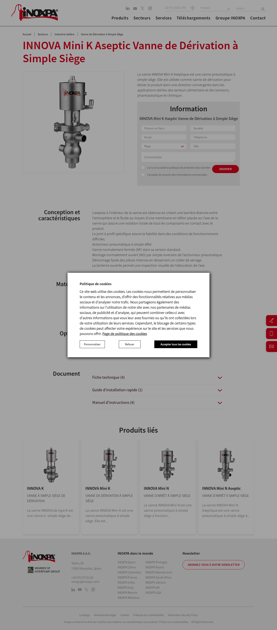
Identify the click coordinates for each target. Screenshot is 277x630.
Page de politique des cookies (124, 333)
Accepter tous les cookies (176, 344)
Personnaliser (92, 344)
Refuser (129, 344)
